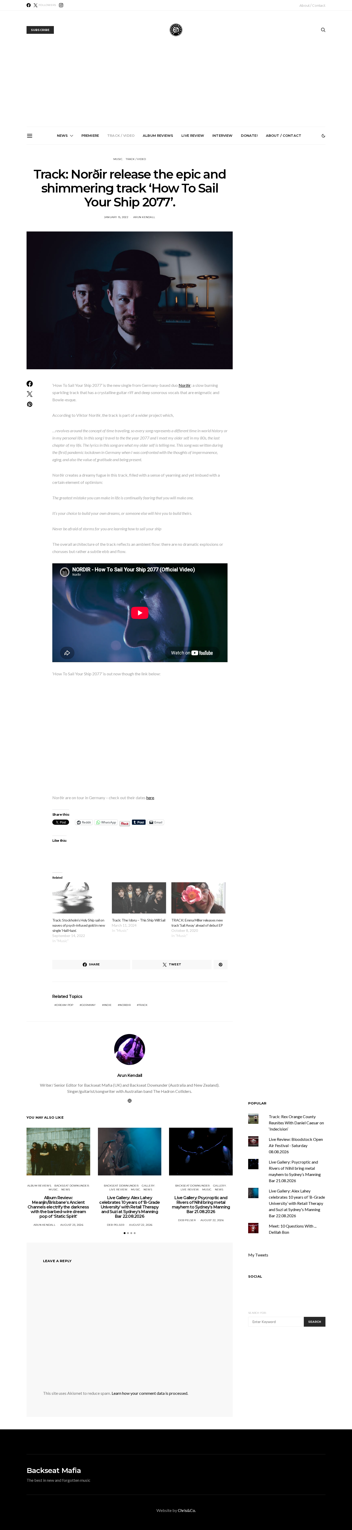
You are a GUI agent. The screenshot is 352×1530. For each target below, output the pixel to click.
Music (117, 159)
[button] (323, 136)
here (150, 797)
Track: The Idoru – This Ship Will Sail (138, 920)
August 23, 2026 (71, 1225)
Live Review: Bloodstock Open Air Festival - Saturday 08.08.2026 (296, 1145)
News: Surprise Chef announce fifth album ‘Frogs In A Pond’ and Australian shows (294, 203)
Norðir (185, 385)
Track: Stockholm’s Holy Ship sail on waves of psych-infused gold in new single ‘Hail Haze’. (78, 925)
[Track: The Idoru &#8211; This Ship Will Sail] (139, 898)
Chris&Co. (187, 1510)
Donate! (249, 135)
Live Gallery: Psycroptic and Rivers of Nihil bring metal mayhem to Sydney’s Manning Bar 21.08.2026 (178, 205)
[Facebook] (29, 5)
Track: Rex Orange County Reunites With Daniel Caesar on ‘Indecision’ (296, 1122)
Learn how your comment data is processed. (150, 1393)
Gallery (148, 1185)
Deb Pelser (115, 1225)
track (143, 1005)
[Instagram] (61, 5)
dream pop (64, 1005)
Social (255, 1276)
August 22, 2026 (140, 1225)
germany (88, 1005)
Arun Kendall (129, 1075)
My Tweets (258, 1254)
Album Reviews (158, 135)
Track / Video (121, 135)
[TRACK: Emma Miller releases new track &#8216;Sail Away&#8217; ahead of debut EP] (198, 898)
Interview (222, 135)
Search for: (257, 1313)
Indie (108, 1005)
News (62, 135)
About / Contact (312, 5)
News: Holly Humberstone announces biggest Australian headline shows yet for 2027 (236, 203)
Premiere (90, 135)
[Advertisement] (176, 88)
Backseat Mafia (54, 1470)
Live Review (192, 135)
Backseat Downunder (71, 1185)
